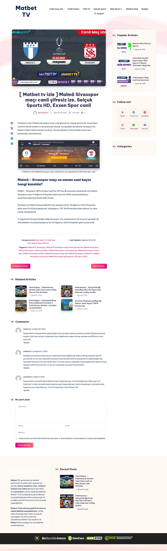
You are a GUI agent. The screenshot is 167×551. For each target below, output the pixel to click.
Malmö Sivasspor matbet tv (81, 253)
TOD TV (86, 9)
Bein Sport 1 (116, 9)
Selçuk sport (100, 9)
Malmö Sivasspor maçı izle (56, 253)
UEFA (85, 256)
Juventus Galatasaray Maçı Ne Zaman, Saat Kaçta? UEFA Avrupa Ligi (88, 303)
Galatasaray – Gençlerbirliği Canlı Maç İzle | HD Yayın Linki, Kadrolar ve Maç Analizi (88, 289)
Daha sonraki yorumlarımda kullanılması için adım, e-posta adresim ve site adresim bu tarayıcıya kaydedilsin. (62, 438)
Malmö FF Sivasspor (37, 247)
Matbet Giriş (132, 9)
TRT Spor (78, 256)
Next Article (98, 266)
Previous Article (20, 266)
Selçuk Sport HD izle (40, 243)
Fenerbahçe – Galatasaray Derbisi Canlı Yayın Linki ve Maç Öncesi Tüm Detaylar (42, 289)
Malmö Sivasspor (91, 247)
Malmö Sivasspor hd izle (33, 253)
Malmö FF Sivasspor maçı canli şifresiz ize (64, 247)
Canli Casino (73, 9)
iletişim (144, 9)
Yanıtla (26, 342)
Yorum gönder (24, 445)
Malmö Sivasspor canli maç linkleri (34, 250)
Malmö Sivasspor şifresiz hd (61, 256)
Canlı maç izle (56, 9)
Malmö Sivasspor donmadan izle (63, 250)
